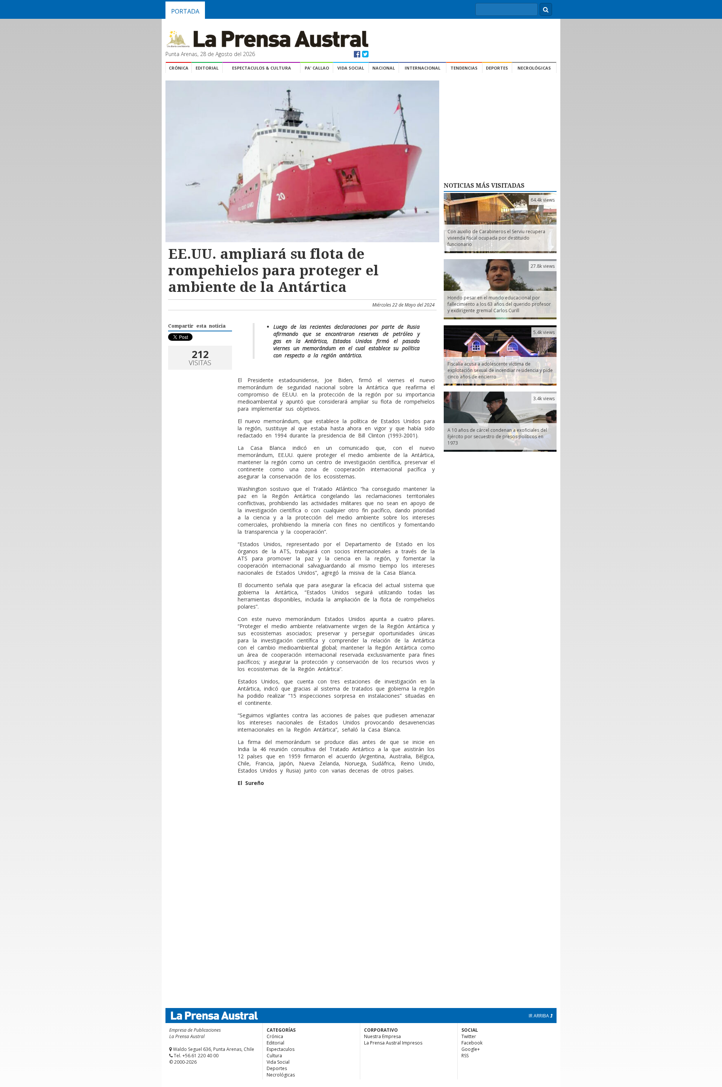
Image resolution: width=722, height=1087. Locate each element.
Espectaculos (280, 1049)
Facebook (471, 1043)
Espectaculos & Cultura (261, 68)
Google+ (470, 1049)
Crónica (178, 68)
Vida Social (350, 68)
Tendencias (464, 68)
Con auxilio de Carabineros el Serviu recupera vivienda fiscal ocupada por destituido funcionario (496, 237)
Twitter (468, 1036)
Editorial (207, 68)
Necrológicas (534, 68)
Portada (185, 11)
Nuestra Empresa (382, 1036)
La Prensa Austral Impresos (393, 1043)
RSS (465, 1055)
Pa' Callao (317, 68)
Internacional (422, 68)
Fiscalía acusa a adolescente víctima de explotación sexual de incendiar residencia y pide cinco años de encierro (500, 370)
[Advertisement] (301, 816)
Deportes (497, 68)
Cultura (274, 1055)
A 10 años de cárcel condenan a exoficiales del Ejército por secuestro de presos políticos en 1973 (497, 436)
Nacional (383, 68)
